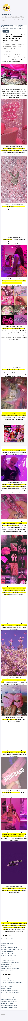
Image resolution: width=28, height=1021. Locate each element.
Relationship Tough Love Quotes (9, 1001)
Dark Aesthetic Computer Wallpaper (10, 962)
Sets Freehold (4, 945)
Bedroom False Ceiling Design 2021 (10, 992)
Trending (6, 31)
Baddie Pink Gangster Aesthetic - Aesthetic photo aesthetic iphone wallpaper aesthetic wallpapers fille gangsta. (14, 37)
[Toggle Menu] (24, 3)
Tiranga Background (6, 988)
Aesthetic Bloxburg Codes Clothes (9, 990)
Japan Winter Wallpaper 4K (8, 958)
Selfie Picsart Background (7, 1003)
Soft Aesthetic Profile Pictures (8, 953)
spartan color (6, 14)
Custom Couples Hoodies (7, 995)
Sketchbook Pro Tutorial (7, 941)
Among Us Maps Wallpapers (8, 960)
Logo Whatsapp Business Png (8, 999)
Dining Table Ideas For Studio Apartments (11, 982)
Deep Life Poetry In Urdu (7, 939)
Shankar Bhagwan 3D (6, 964)
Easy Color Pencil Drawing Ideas (9, 997)
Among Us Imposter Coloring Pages (10, 968)
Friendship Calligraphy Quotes (8, 980)
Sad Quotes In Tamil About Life (8, 955)
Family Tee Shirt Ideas (6, 986)
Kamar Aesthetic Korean (7, 970)
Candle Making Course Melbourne (9, 978)
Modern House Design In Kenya (9, 947)
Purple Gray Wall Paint (6, 966)
